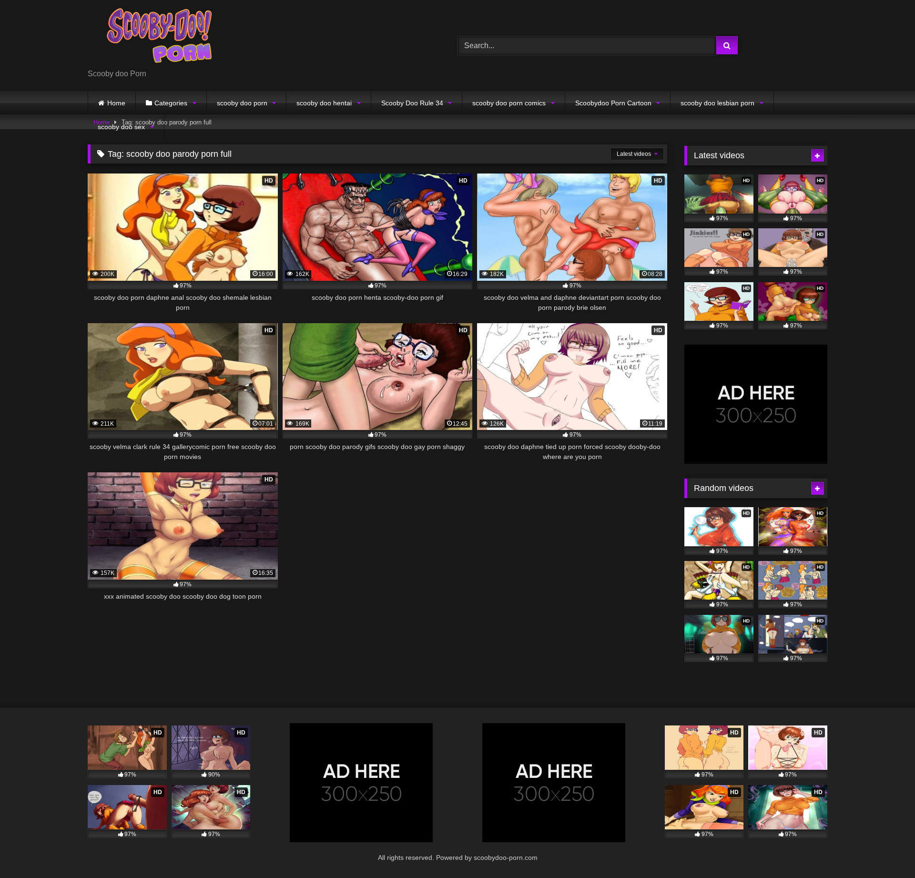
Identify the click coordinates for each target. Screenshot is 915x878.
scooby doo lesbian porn (717, 103)
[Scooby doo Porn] (159, 38)
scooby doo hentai (324, 103)
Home (116, 103)
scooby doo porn (242, 103)
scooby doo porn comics (509, 103)
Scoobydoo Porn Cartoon (613, 103)
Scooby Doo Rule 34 (412, 103)
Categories (170, 103)
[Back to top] (885, 849)
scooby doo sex (121, 127)
